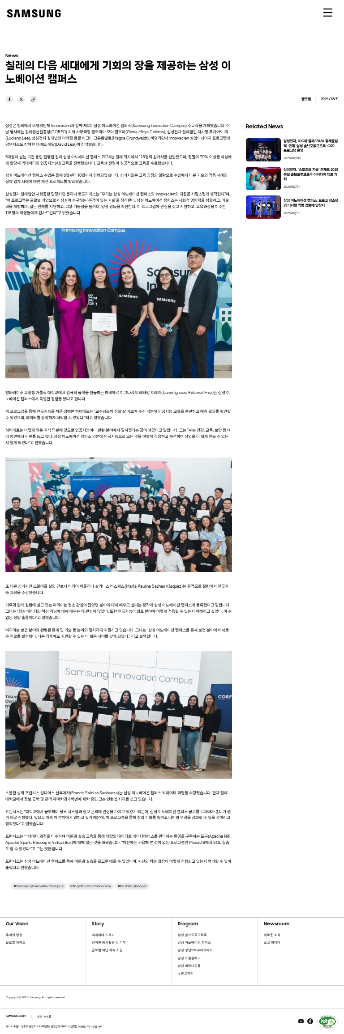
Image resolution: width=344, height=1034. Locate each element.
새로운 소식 (272, 935)
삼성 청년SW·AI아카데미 (195, 950)
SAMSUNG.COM (16, 1016)
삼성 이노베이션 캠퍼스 (194, 943)
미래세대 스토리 (103, 935)
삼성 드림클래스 (189, 958)
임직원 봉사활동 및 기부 (109, 943)
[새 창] (9, 99)
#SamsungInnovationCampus (39, 886)
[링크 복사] (33, 99)
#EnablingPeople (132, 886)
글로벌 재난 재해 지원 (107, 950)
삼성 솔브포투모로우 (192, 935)
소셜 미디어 (272, 943)
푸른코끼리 (186, 973)
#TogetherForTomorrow (90, 886)
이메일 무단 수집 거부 (90, 1027)
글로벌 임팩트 (16, 943)
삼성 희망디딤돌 (189, 966)
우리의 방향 (14, 935)
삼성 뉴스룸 (44, 1016)
